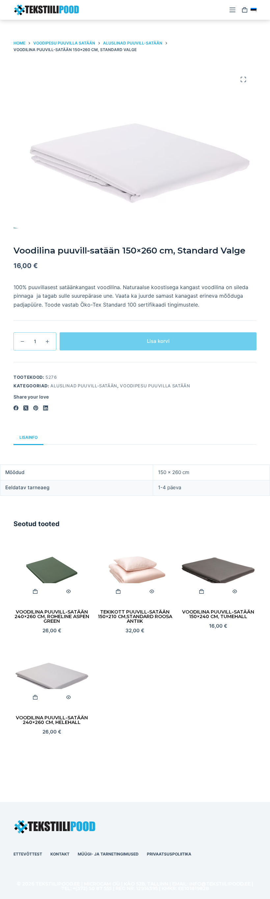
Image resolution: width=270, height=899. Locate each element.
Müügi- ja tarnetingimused (108, 854)
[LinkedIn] (45, 407)
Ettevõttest (28, 854)
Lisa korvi (158, 341)
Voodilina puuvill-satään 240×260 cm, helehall (52, 720)
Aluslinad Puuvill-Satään (83, 385)
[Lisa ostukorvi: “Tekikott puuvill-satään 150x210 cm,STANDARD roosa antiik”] (118, 591)
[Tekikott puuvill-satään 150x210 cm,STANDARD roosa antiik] (135, 572)
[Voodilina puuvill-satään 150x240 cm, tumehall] (218, 572)
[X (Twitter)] (25, 407)
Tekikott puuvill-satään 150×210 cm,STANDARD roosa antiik (135, 616)
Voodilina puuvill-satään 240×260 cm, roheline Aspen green (51, 616)
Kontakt (59, 854)
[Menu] (232, 10)
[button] (253, 10)
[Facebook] (16, 407)
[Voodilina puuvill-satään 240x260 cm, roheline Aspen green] (52, 572)
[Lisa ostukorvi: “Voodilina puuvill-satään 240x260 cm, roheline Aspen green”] (35, 591)
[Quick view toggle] (68, 591)
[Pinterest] (35, 407)
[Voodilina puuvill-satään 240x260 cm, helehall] (52, 677)
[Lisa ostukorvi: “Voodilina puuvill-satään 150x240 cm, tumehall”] (201, 591)
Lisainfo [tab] (28, 437)
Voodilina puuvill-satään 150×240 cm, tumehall (218, 614)
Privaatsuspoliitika (169, 854)
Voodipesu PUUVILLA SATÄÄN (155, 385)
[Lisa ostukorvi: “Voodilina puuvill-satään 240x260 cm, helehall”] (35, 697)
